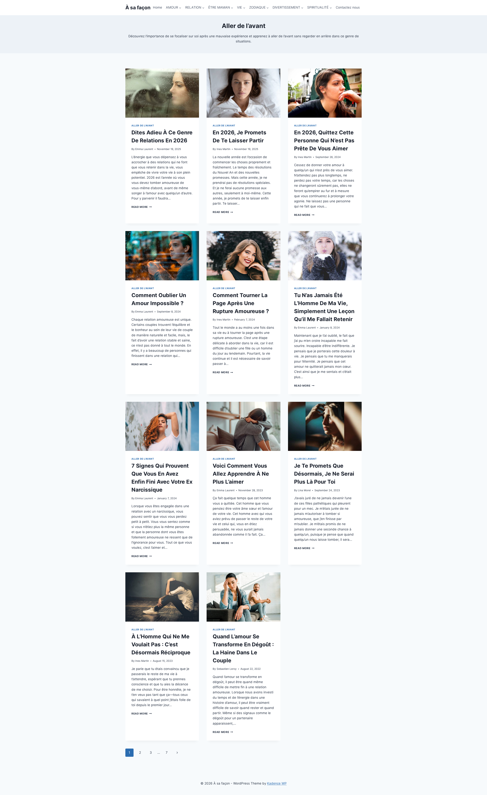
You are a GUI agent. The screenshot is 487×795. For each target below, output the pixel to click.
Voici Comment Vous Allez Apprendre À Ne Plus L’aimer (241, 473)
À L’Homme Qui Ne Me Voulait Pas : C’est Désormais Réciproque (160, 644)
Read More (141, 206)
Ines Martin (223, 149)
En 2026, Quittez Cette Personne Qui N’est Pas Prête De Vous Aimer (324, 140)
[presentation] (162, 93)
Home (157, 7)
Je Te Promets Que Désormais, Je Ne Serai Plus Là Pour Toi (324, 473)
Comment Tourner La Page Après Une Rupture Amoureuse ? (241, 303)
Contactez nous (348, 7)
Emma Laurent (144, 149)
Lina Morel (304, 490)
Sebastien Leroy (227, 668)
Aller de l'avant (142, 125)
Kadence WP (277, 783)
